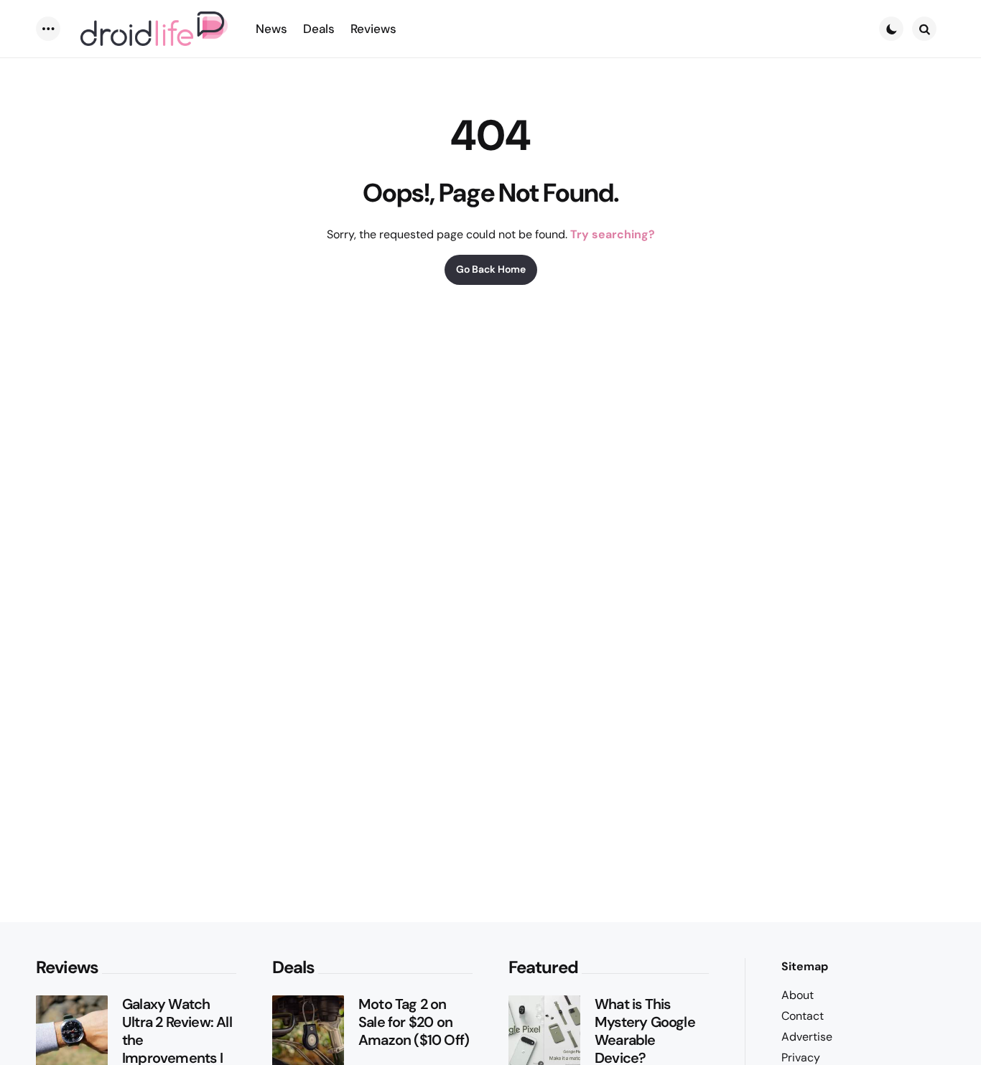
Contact (802, 1015)
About (797, 995)
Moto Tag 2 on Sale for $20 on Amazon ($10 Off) (413, 1022)
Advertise (806, 1036)
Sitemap (804, 966)
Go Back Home (491, 269)
